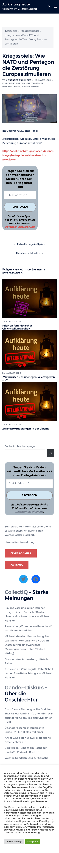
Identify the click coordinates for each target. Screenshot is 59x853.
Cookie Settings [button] (14, 841)
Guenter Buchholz (19, 80)
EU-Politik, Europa (13, 83)
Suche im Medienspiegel (20, 446)
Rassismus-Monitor (28, 253)
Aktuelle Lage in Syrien (31, 244)
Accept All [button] (32, 841)
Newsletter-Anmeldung (19, 542)
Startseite (11, 30)
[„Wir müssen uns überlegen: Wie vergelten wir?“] (29, 349)
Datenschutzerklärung (20, 226)
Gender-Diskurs (21, 553)
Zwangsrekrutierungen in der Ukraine (25, 428)
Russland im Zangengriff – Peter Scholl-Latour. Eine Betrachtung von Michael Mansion (29, 673)
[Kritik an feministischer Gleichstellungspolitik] (29, 298)
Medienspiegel (30, 30)
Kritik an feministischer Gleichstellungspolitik (17, 327)
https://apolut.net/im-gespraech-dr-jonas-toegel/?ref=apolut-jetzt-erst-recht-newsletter (28, 155)
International (11, 86)
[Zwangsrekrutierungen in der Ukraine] (29, 401)
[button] (49, 7)
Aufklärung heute (16, 4)
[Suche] (50, 453)
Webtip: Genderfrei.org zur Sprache (26, 757)
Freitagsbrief (34, 83)
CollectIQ (17, 565)
